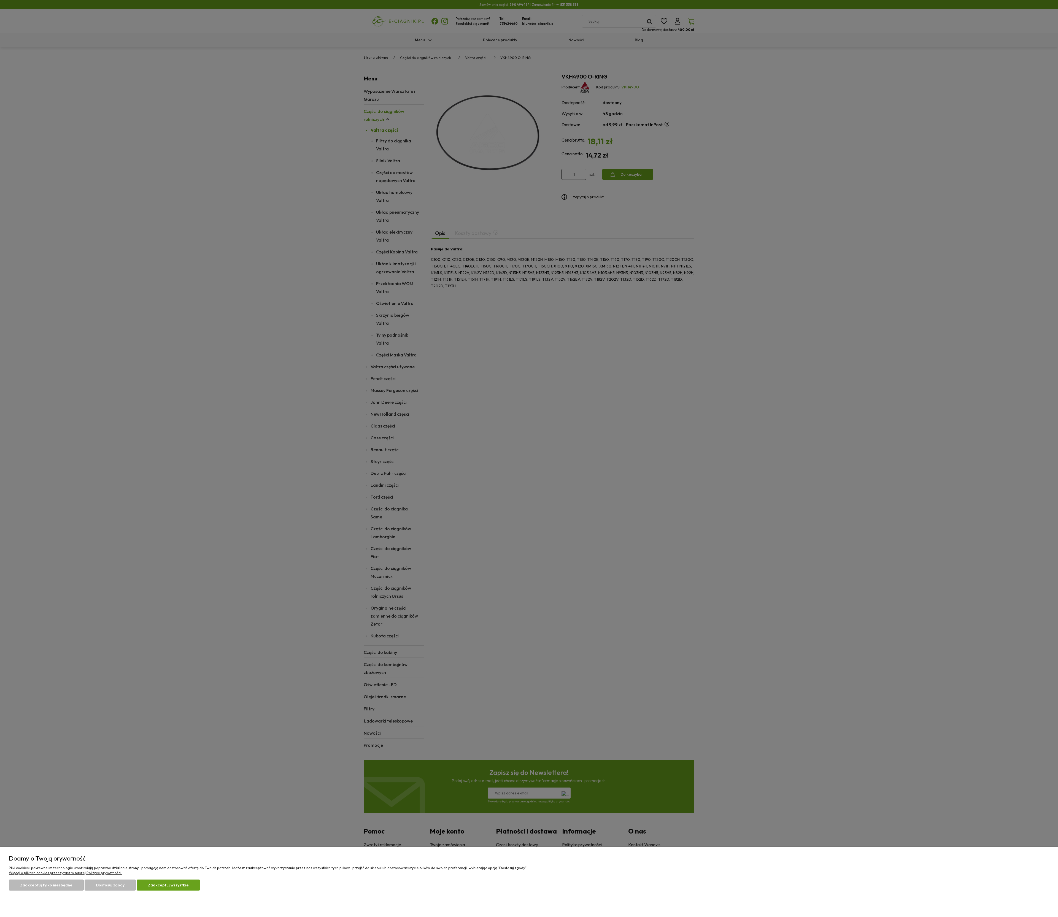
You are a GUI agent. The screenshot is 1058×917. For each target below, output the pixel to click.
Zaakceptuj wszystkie (168, 885)
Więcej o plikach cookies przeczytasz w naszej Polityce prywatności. (65, 872)
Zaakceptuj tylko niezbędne (46, 885)
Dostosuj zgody (110, 885)
